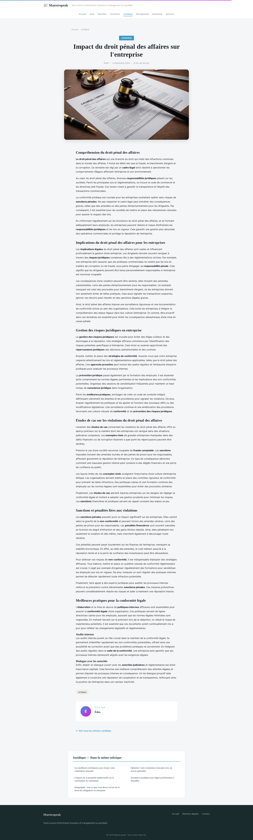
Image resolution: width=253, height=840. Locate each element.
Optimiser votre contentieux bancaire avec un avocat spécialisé (151, 769)
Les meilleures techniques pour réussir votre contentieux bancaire (95, 769)
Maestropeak (55, 5)
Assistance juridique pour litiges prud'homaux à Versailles (152, 779)
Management (142, 14)
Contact (206, 813)
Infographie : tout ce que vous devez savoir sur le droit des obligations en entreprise (97, 789)
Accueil (82, 14)
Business (102, 14)
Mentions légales (190, 813)
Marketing (157, 14)
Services (170, 14)
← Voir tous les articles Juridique (93, 730)
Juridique (128, 14)
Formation (115, 14)
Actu (92, 14)
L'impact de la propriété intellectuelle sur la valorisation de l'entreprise (94, 779)
